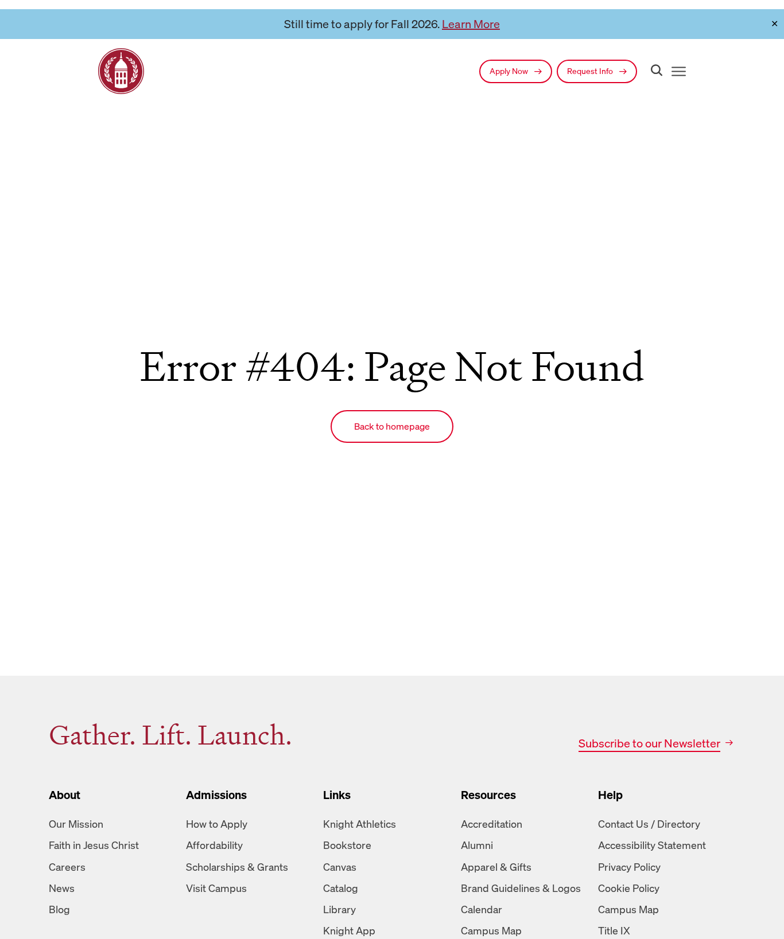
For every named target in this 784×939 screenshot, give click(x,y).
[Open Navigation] (676, 71)
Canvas (339, 867)
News (62, 888)
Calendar (481, 909)
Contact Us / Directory (649, 824)
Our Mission (76, 824)
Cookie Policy (628, 888)
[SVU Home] (121, 71)
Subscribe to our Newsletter (649, 743)
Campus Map (491, 930)
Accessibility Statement (652, 845)
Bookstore (347, 845)
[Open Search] (654, 71)
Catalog (340, 888)
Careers (67, 867)
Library (339, 909)
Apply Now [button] (510, 70)
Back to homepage (392, 426)
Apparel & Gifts (496, 867)
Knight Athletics (359, 824)
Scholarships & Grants (237, 867)
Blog (59, 909)
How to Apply (216, 824)
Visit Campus (216, 888)
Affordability (214, 845)
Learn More (471, 24)
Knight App (349, 930)
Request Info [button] (591, 70)
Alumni (477, 845)
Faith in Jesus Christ (94, 845)
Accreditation (491, 824)
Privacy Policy (629, 867)
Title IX (614, 930)
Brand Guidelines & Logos (521, 888)
